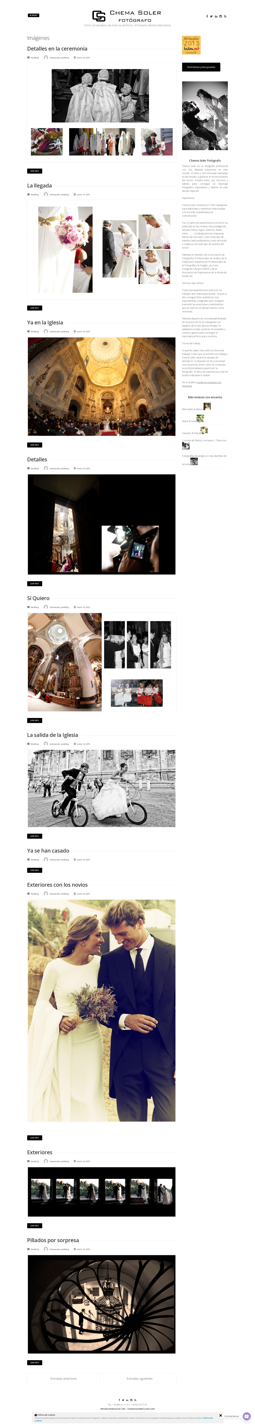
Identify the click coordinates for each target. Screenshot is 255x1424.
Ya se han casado (48, 850)
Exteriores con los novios (57, 884)
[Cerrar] (220, 1415)
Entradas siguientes (140, 1379)
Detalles (37, 459)
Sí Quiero (38, 598)
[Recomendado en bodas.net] (191, 53)
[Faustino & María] (204, 433)
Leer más (34, 171)
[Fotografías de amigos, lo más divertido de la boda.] (194, 464)
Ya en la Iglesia (45, 322)
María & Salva (189, 421)
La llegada (39, 185)
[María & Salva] (200, 421)
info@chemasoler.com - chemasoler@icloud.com (127, 1408)
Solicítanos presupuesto (201, 67)
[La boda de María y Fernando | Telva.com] (185, 448)
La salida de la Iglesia (52, 735)
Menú (34, 15)
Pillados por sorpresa (53, 1240)
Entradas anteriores (63, 1379)
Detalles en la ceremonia (57, 48)
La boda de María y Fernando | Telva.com (204, 440)
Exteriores (39, 1152)
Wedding (35, 57)
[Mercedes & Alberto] (207, 409)
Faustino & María (191, 433)
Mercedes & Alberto (192, 409)
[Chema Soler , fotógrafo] (127, 22)
